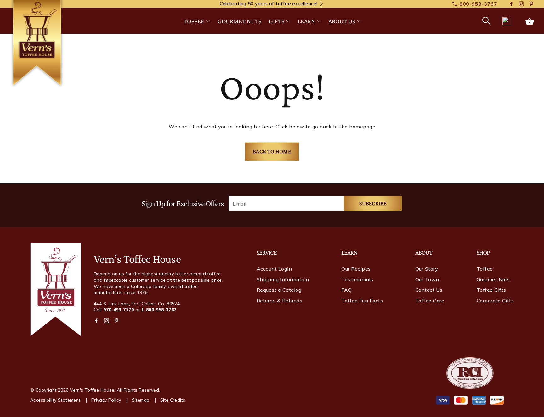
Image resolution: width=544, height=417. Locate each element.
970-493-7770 (118, 310)
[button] (486, 21)
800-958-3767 (478, 4)
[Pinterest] (531, 4)
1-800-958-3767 (159, 310)
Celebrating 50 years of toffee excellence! (269, 4)
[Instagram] (521, 4)
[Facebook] (511, 4)
